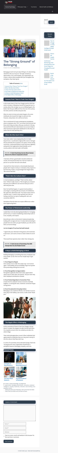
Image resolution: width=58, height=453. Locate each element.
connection (26, 385)
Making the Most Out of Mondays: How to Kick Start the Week (19, 389)
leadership (16, 386)
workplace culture (8, 388)
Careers (7, 383)
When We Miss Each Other (11, 88)
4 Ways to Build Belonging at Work (13, 93)
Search (46, 19)
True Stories (34, 7)
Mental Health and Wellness (46, 7)
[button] (52, 11)
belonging (14, 385)
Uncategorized (22, 383)
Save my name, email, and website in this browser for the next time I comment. (19, 436)
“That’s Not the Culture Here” (12, 89)
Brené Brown (20, 385)
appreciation (8, 385)
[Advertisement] (19, 25)
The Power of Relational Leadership (14, 91)
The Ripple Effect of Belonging (12, 95)
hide (21, 83)
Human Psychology (10, 7)
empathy (12, 386)
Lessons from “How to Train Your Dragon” (16, 86)
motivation (22, 386)
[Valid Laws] (8, 2)
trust (34, 386)
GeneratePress (36, 451)
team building (29, 386)
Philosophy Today (22, 7)
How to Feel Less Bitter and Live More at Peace (16, 391)
